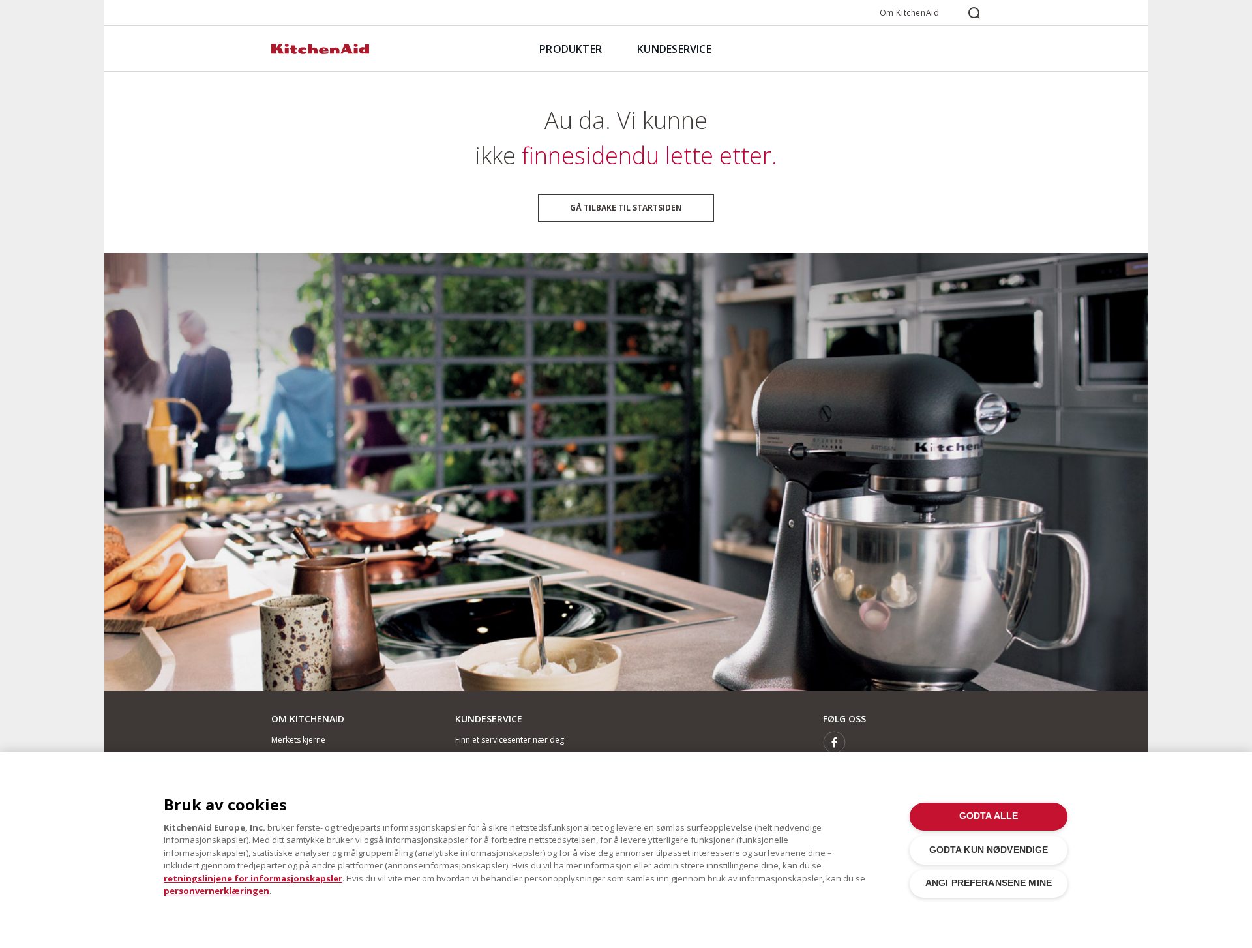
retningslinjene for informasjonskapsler (253, 878)
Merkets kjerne (298, 739)
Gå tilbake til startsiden (626, 207)
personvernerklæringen (216, 890)
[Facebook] (834, 742)
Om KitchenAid (910, 12)
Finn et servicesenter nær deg (509, 739)
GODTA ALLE (988, 816)
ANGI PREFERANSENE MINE (988, 883)
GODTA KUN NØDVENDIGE (989, 850)
